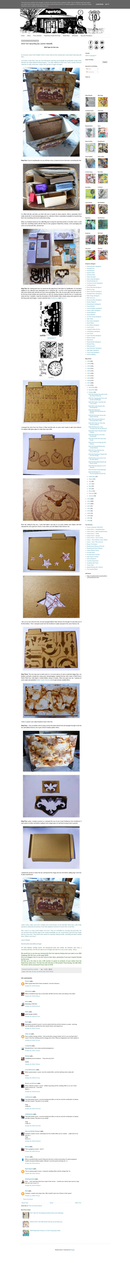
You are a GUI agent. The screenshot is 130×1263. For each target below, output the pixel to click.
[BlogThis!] (46, 969)
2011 (88, 508)
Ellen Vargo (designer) (93, 295)
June (90, 483)
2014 (88, 501)
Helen (27, 1011)
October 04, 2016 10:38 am (33, 1141)
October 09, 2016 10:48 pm (33, 1185)
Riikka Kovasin (91, 346)
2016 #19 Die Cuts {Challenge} (97, 469)
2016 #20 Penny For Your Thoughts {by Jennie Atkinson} (97, 427)
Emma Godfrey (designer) (94, 300)
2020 (88, 375)
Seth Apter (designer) (93, 350)
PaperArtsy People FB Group (52, 35)
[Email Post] (41, 969)
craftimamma (29, 1097)
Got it (107, 4)
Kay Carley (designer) (93, 321)
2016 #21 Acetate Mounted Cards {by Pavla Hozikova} (97, 395)
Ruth (26, 1022)
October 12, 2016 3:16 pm (32, 1195)
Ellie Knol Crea (91, 298)
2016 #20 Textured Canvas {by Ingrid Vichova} (97, 416)
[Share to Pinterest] (51, 969)
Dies (35, 971)
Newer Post (25, 1202)
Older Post (78, 1202)
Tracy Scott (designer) (93, 352)
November (92, 389)
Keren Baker (90, 323)
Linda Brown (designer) (93, 331)
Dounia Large (91, 289)
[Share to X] (48, 969)
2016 (88, 385)
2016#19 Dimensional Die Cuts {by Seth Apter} (97, 458)
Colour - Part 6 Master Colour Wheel (97, 540)
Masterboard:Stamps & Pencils (95, 546)
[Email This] (45, 969)
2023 (88, 368)
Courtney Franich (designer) (95, 283)
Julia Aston (28, 991)
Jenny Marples (91, 314)
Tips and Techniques (86, 35)
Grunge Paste (91, 552)
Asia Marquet (90, 270)
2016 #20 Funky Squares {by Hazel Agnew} (96, 406)
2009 (88, 513)
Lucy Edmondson (30, 1069)
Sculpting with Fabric (93, 563)
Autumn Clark (91, 272)
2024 (88, 366)
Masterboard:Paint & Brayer (94, 548)
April (90, 488)
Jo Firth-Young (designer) (94, 316)
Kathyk (27, 1056)
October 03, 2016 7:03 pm (32, 1028)
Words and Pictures (31, 1083)
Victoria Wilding (91, 354)
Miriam (27, 1146)
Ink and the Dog (41, 971)
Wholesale (75, 35)
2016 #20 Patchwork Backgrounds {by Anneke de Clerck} (97, 411)
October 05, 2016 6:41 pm (32, 1151)
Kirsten (27, 981)
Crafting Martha (91, 285)
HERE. (47, 955)
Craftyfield (28, 1045)
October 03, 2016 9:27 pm (32, 1078)
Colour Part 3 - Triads (93, 533)
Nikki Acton (90, 339)
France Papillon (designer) (94, 308)
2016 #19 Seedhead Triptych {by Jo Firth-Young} (97, 454)
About (29, 35)
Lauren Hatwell (49, 971)
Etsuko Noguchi (91, 302)
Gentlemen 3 (54, 298)
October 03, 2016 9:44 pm (32, 1091)
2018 (88, 380)
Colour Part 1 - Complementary (95, 529)
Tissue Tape (90, 565)
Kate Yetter (90, 318)
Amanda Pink (90, 268)
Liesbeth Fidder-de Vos (93, 329)
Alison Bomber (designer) (94, 266)
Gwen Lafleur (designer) (94, 310)
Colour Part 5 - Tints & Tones (95, 537)
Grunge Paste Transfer (93, 554)
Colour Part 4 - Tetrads (93, 535)
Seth (26, 1191)
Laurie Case (90, 327)
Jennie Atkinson (91, 312)
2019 (88, 378)
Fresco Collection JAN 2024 (94, 527)
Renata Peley (90, 344)
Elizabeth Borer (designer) (94, 293)
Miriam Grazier (91, 337)
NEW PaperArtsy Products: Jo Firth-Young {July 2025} (45, 1230)
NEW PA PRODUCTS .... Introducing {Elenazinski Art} (96, 472)
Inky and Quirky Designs (32, 1131)
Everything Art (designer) (94, 304)
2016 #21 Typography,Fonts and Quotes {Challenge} (97, 398)
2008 (88, 515)
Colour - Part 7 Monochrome (95, 542)
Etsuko (27, 1157)
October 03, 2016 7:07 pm (32, 1040)
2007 (88, 518)
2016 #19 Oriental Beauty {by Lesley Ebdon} (96, 447)
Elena (26, 1001)
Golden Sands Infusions (43, 680)
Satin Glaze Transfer (92, 556)
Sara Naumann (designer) (94, 348)
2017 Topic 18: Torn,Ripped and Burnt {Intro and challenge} (46, 1213)
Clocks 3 (63, 298)
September (92, 476)
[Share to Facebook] (50, 969)
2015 (88, 499)
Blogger (72, 1249)
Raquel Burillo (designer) (94, 342)
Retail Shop (66, 35)
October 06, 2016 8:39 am (32, 1163)
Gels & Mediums (91, 558)
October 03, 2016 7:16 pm (32, 1050)
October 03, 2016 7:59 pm (32, 1064)
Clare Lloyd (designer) (93, 279)
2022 (88, 371)
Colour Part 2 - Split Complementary (97, 531)
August (91, 479)
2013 (88, 503)
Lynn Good (90, 333)
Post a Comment (28, 1199)
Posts (89, 69)
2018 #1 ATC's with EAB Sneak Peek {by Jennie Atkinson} (46, 1221)
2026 (88, 361)
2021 (88, 373)
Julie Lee (28, 1034)
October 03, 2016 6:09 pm (32, 986)
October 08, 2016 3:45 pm (32, 1173)
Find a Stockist (37, 35)
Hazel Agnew (29, 1168)
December (92, 387)
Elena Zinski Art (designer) (94, 291)
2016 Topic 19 (29, 971)
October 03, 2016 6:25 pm (32, 1006)
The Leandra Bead (92, 569)
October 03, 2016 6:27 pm (32, 1016)
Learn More (99, 4)
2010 (88, 511)
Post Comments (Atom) (35, 1205)
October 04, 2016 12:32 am (33, 1108)
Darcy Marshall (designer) (94, 287)
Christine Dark (91, 274)
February (91, 493)
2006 (88, 520)
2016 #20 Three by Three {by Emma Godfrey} (96, 423)
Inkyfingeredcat (30, 1179)
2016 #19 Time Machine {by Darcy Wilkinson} (96, 450)
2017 (88, 383)
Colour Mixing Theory (93, 550)
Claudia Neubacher (92, 281)
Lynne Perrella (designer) (94, 335)
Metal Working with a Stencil (95, 567)
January (91, 496)
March (91, 491)
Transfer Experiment (92, 560)
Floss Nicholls (91, 306)
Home (23, 35)
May (90, 486)
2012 (88, 506)
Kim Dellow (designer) (93, 325)
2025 (88, 363)
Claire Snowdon (91, 277)
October (91, 392)
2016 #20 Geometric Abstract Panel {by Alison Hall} (96, 419)
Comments (90, 72)
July (90, 481)
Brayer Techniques (92, 544)
